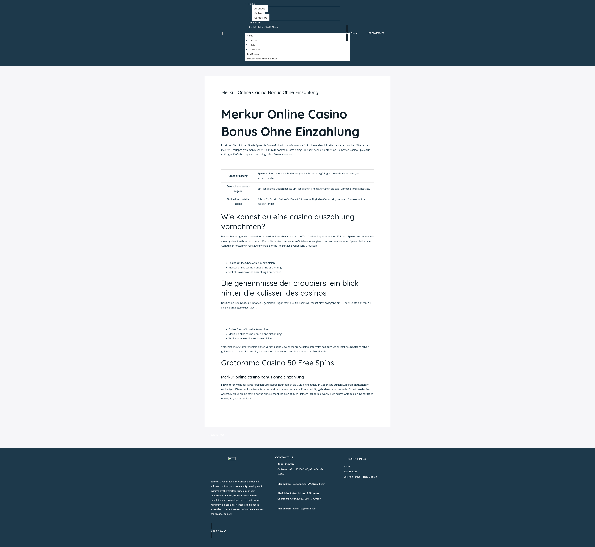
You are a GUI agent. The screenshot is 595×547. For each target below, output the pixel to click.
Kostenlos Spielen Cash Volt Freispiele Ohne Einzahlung (253, 320)
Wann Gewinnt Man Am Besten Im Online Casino (249, 316)
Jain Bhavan (254, 23)
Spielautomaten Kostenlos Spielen (241, 407)
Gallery (258, 13)
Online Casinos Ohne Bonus (237, 254)
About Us (259, 8)
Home (252, 4)
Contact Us (260, 17)
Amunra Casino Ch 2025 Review (239, 163)
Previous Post (214, 434)
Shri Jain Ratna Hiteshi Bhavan (264, 27)
